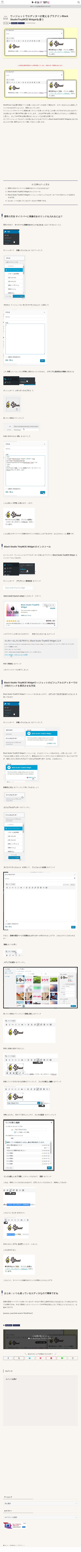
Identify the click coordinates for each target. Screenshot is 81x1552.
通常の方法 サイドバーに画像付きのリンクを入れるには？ (28, 188)
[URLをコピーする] (73, 1358)
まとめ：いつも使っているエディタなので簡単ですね (27, 201)
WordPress (14, 23)
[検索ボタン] (78, 2)
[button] (8, 1358)
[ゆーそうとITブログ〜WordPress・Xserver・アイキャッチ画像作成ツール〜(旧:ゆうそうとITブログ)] (40, 2)
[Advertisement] (40, 152)
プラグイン (21, 23)
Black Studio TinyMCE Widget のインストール (24, 191)
